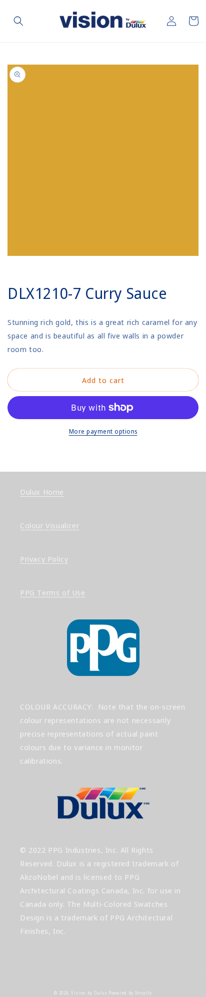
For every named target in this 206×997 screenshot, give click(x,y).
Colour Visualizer (49, 525)
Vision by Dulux (89, 992)
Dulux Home (42, 492)
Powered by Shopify (130, 992)
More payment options (103, 431)
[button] (19, 21)
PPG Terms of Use (53, 592)
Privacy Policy (44, 559)
